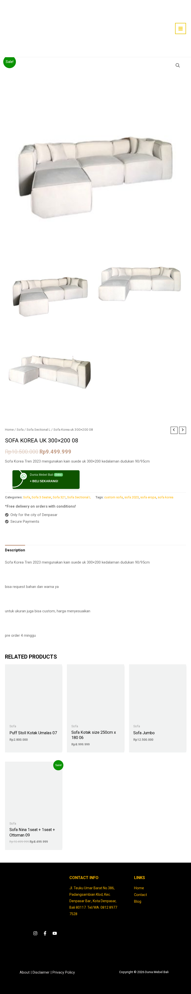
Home (9, 429)
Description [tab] (15, 550)
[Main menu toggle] (180, 28)
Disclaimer (41, 972)
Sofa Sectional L (38, 429)
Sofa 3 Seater (41, 497)
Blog (137, 901)
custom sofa (113, 497)
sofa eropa (148, 497)
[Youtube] (54, 933)
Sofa (20, 429)
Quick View (33, 717)
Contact (140, 894)
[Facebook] (45, 933)
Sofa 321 (59, 497)
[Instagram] (35, 933)
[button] (177, 65)
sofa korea (165, 497)
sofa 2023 (131, 497)
